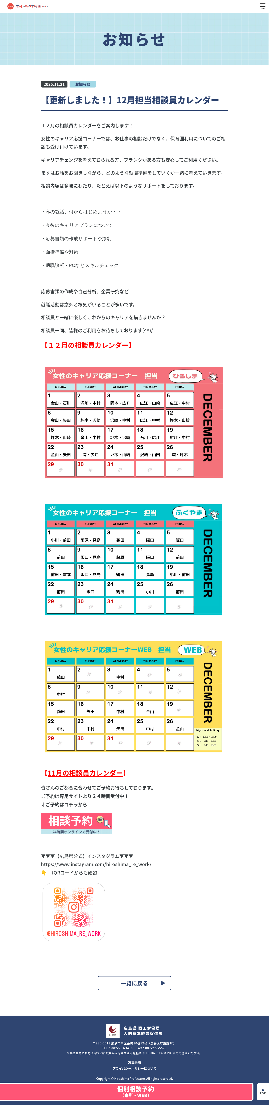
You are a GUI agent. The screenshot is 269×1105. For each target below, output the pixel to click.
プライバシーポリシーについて (134, 1068)
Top (263, 1093)
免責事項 (134, 1062)
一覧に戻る (134, 983)
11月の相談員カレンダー (85, 772)
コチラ (71, 804)
